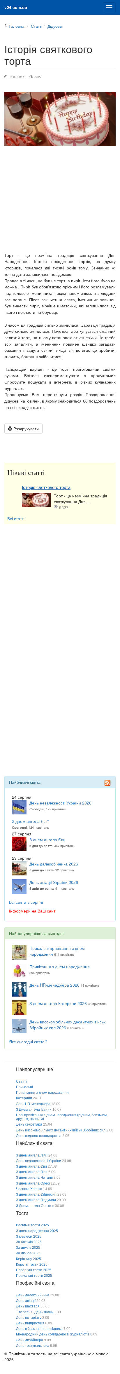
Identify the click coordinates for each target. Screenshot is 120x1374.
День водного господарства (38, 1136)
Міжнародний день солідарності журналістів (52, 1334)
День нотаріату (28, 1318)
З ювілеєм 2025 (28, 1236)
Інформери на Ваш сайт (32, 911)
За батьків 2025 (29, 1242)
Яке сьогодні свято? (28, 1041)
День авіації (26, 1301)
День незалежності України (38, 1161)
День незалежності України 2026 (60, 803)
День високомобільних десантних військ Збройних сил (60, 1130)
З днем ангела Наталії (34, 1178)
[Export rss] (107, 782)
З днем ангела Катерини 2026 (58, 1003)
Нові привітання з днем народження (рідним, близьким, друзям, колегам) (61, 1117)
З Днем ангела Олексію (35, 1206)
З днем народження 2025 (37, 1231)
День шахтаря (28, 1306)
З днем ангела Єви (47, 839)
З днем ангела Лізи (31, 1172)
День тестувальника (32, 1346)
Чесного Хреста (29, 1189)
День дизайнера (29, 1340)
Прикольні (24, 1087)
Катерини (24, 1098)
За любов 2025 (28, 1253)
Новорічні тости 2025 (33, 1270)
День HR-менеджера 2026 (54, 985)
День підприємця (30, 1323)
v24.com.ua (15, 7)
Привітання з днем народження (59, 966)
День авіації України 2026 (53, 882)
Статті (36, 26)
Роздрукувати (25, 428)
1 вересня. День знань (34, 1312)
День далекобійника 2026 (53, 864)
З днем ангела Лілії (30, 821)
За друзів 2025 (28, 1248)
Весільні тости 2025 (32, 1225)
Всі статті (15, 518)
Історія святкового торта (46, 487)
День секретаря (29, 1124)
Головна (16, 26)
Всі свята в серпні (26, 902)
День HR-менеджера (33, 1104)
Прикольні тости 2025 (34, 1276)
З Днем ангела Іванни (34, 1109)
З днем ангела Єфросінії (36, 1194)
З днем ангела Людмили (36, 1200)
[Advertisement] (60, 199)
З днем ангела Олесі (33, 1183)
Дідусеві (55, 26)
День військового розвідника (39, 1329)
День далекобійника (32, 1295)
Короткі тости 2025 (31, 1264)
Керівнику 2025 (28, 1259)
